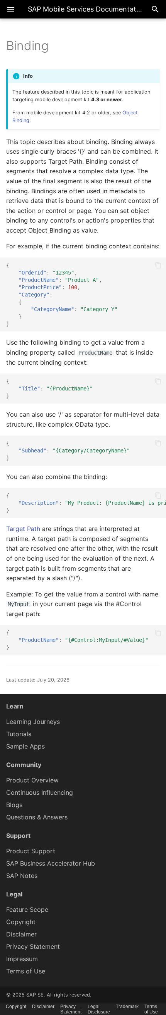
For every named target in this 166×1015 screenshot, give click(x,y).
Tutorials (18, 734)
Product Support (30, 851)
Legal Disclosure (99, 1009)
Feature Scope (27, 909)
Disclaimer (21, 934)
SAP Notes (21, 875)
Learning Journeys (33, 721)
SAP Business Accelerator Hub (50, 863)
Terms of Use (25, 971)
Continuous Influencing (39, 792)
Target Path (23, 529)
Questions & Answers (37, 817)
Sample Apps (25, 746)
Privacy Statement (33, 946)
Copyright (21, 922)
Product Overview (32, 780)
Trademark (127, 1006)
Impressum (22, 959)
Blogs (14, 805)
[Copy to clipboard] (158, 265)
